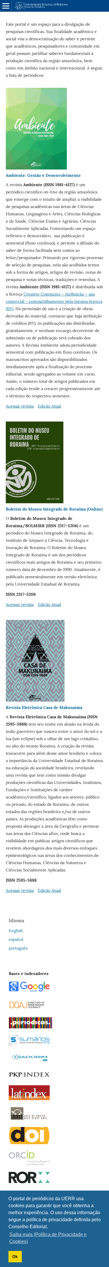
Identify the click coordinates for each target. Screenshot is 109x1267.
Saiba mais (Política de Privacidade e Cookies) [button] (48, 1238)
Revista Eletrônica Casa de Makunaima (44, 707)
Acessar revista (20, 406)
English (16, 930)
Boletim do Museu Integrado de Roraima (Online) (54, 509)
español (16, 939)
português (18, 948)
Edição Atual (49, 406)
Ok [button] (15, 1256)
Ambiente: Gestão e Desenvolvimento (43, 175)
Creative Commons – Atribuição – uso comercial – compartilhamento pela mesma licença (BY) (54, 301)
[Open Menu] (6, 6)
